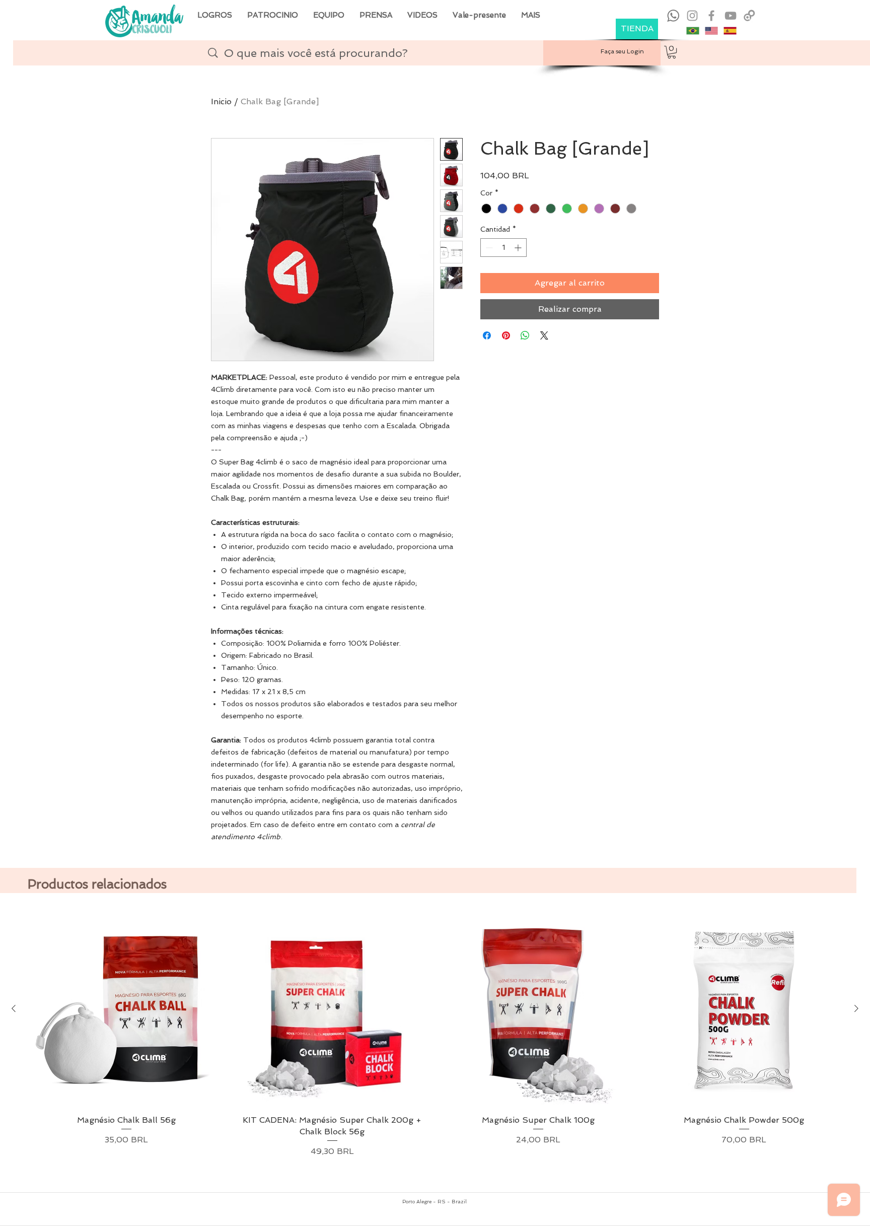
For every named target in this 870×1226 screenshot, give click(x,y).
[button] (671, 52)
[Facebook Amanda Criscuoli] (711, 16)
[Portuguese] (693, 31)
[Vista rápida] (126, 1009)
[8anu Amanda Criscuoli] (750, 16)
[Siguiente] (856, 1008)
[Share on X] (544, 335)
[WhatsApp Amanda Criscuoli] (673, 16)
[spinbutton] (503, 247)
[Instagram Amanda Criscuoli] (692, 16)
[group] (435, 1047)
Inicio (221, 101)
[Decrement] (488, 247)
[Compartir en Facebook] (487, 335)
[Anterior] (14, 1008)
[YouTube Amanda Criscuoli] (730, 16)
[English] (711, 31)
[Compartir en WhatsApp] (525, 335)
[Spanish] (729, 31)
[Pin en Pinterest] (506, 335)
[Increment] (519, 247)
